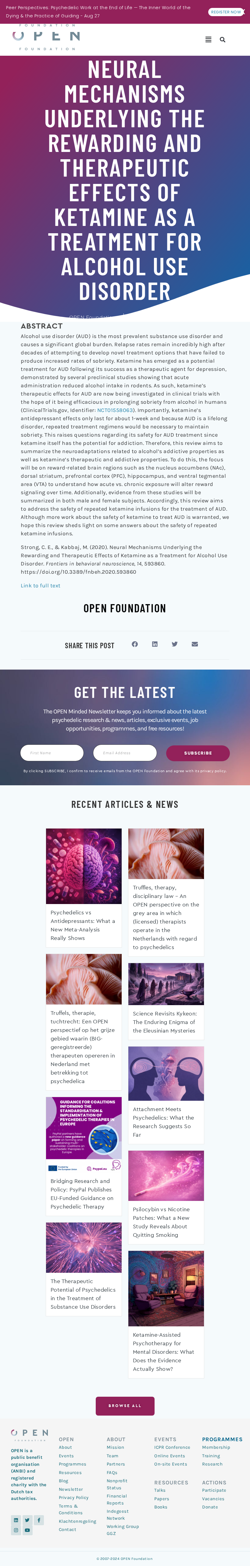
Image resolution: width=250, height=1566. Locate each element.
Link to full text (41, 585)
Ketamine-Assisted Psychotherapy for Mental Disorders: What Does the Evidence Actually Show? (164, 1352)
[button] (208, 39)
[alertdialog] (125, 12)
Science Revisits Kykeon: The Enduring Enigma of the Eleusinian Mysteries (165, 1022)
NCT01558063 (115, 410)
